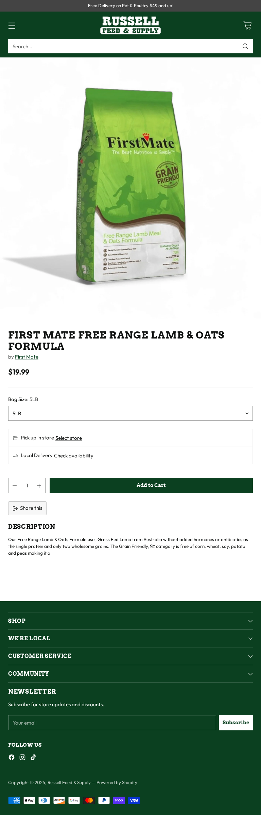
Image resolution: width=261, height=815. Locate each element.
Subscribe (236, 722)
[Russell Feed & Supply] (130, 25)
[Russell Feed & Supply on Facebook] (11, 758)
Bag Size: (23, 399)
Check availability (73, 455)
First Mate (26, 356)
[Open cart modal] (247, 25)
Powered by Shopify (117, 782)
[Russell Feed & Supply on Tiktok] (33, 758)
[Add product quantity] (39, 485)
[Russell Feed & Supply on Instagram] (22, 758)
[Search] (245, 46)
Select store (68, 438)
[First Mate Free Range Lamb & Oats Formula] (130, 187)
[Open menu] (12, 25)
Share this (31, 508)
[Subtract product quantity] (14, 485)
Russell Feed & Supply (69, 782)
